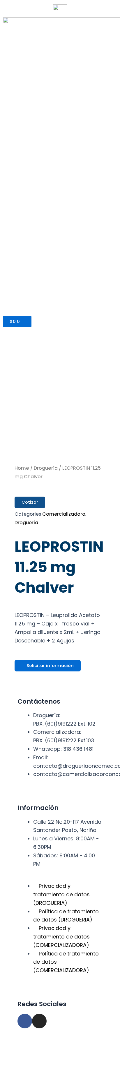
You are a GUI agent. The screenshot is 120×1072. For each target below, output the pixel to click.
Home (22, 468)
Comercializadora (63, 514)
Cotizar (30, 502)
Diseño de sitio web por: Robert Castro (59, 1058)
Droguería (46, 468)
